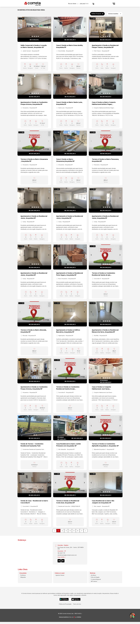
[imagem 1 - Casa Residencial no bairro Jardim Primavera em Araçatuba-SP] (70, 425)
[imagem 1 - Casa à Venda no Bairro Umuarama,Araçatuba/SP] (70, 141)
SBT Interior (94, 581)
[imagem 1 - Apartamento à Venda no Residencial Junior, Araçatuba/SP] (34, 198)
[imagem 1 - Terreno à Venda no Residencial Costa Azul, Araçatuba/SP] (70, 482)
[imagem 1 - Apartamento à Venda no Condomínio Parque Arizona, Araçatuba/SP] (34, 84)
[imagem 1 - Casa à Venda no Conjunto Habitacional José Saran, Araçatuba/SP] (105, 368)
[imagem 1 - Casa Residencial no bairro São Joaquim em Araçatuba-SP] (105, 482)
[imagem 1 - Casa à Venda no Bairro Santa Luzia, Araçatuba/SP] (70, 84)
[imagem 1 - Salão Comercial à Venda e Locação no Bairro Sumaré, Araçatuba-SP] (34, 27)
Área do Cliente (72, 3)
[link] (45, 3)
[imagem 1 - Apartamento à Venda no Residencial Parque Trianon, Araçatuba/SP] (105, 27)
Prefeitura (23, 575)
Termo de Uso (77, 604)
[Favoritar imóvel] (49, 19)
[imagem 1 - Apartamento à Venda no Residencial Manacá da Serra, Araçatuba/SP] (105, 311)
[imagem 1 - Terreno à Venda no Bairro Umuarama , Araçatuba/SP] (34, 141)
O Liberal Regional (96, 579)
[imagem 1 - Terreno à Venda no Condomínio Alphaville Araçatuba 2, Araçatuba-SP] (105, 425)
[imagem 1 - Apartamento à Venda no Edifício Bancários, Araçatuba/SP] (70, 311)
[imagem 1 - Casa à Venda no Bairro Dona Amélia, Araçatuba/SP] (70, 27)
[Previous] (20, 27)
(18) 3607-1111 (61, 553)
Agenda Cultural (60, 575)
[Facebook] (59, 560)
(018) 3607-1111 (84, 3)
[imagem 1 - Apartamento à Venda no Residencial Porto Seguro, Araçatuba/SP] (70, 254)
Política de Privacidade (65, 604)
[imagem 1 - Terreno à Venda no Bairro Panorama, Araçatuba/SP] (105, 141)
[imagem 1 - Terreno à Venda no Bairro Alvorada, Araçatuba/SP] (34, 311)
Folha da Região (95, 577)
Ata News (93, 575)
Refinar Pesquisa (96, 13)
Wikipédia (23, 577)
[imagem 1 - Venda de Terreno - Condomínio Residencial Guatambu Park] (34, 425)
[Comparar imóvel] (49, 21)
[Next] (48, 27)
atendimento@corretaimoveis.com (67, 555)
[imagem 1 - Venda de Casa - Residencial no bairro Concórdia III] (34, 482)
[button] (93, 3)
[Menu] (114, 4)
